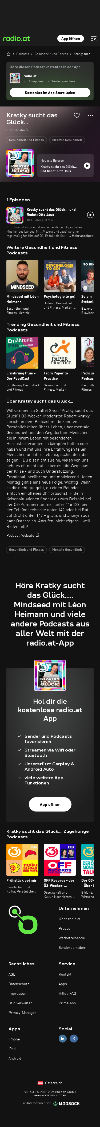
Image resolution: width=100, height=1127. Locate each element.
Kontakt (65, 974)
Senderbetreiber (72, 948)
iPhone (14, 1039)
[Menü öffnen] (93, 38)
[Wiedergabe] (87, 166)
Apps (63, 984)
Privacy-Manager (22, 1013)
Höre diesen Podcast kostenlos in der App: (46, 67)
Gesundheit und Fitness (26, 140)
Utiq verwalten (21, 1003)
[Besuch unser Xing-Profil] (74, 1038)
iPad (12, 1049)
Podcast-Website (20, 535)
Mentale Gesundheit (67, 140)
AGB (12, 974)
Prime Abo (67, 1003)
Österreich (53, 1083)
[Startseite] (8, 54)
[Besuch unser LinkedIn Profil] (63, 1038)
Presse (64, 928)
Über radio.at (70, 919)
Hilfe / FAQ (67, 994)
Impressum (18, 994)
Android (15, 1058)
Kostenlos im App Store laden (50, 93)
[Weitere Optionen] (90, 115)
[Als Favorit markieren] (77, 115)
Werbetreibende (72, 938)
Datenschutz (19, 984)
